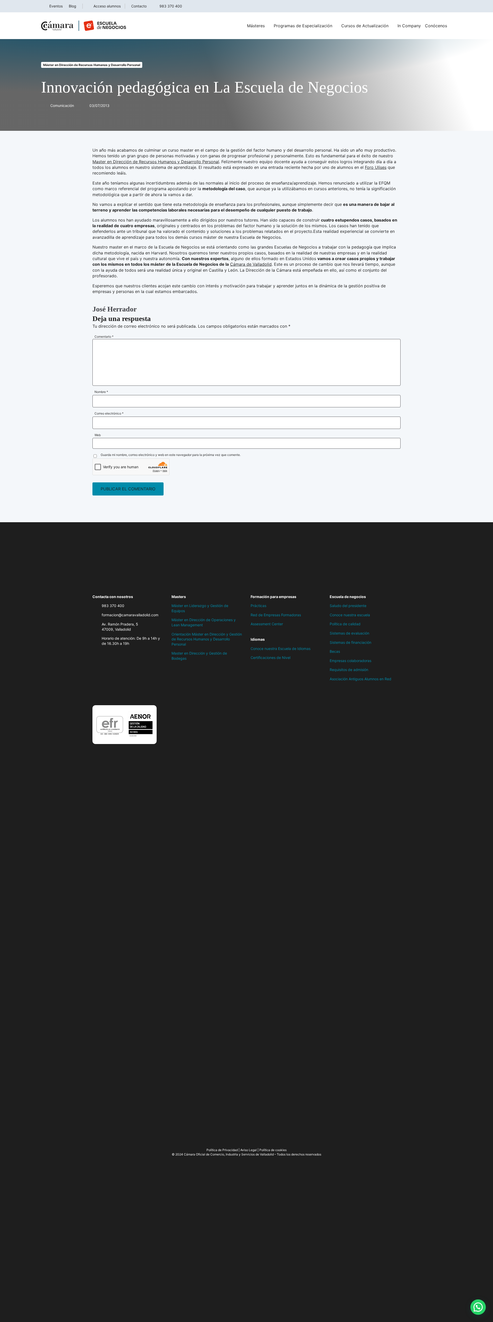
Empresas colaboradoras (350, 660)
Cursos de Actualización (364, 25)
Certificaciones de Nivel (270, 657)
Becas (335, 651)
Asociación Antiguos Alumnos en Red (360, 679)
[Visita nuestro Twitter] (105, 692)
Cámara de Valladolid (251, 264)
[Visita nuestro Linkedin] (125, 692)
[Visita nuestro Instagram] (115, 692)
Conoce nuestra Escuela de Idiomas (280, 648)
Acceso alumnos (107, 6)
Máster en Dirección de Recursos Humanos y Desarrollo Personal (91, 65)
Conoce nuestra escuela (350, 615)
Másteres (256, 25)
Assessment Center (267, 624)
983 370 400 (170, 6)
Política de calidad (345, 624)
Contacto (139, 6)
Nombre (101, 392)
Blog (72, 6)
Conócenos (436, 25)
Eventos (56, 6)
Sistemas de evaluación (349, 633)
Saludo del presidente (348, 605)
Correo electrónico (109, 413)
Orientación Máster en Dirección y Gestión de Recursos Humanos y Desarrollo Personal (207, 639)
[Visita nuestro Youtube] (136, 692)
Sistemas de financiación (350, 642)
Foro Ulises (375, 167)
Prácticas (258, 605)
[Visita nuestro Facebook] (95, 692)
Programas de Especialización (303, 25)
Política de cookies (273, 1150)
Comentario (103, 336)
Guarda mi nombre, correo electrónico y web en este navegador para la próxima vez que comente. (171, 455)
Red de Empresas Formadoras (276, 615)
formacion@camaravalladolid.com (130, 615)
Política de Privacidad (222, 1150)
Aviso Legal (248, 1150)
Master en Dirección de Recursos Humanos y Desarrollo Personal (155, 161)
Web (97, 435)
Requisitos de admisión (349, 669)
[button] (478, 1307)
